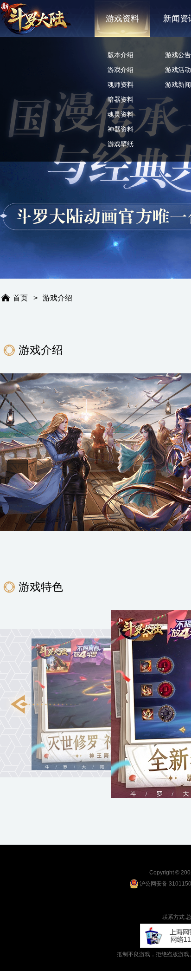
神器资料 (121, 129)
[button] (46, 704)
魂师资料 (121, 84)
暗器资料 (121, 99)
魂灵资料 (121, 114)
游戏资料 (122, 18)
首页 (20, 298)
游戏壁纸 (121, 144)
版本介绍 (121, 55)
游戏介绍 (121, 69)
